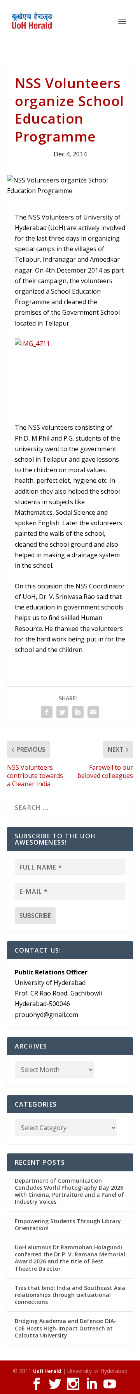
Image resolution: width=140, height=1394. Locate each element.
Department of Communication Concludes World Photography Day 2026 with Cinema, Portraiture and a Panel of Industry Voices (69, 1191)
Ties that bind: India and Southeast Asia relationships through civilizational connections (70, 1294)
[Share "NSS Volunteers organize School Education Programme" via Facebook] (46, 712)
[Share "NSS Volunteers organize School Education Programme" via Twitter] (62, 712)
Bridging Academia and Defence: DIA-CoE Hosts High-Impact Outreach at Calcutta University (65, 1328)
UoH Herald (47, 1371)
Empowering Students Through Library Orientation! (68, 1224)
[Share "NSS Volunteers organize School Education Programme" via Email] (93, 712)
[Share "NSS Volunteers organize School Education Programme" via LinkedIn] (78, 712)
